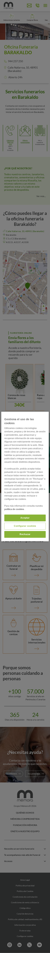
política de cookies (14, 509)
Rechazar (25, 534)
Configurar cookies (25, 526)
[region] (25, 476)
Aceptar (25, 518)
